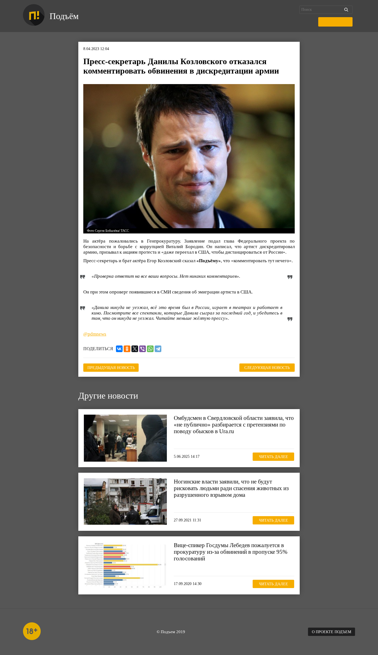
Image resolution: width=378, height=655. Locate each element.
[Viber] (142, 348)
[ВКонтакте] (119, 348)
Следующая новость (267, 368)
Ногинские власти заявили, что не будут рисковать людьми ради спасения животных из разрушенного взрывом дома (231, 488)
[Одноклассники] (127, 348)
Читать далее (273, 457)
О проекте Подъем (331, 632)
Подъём (64, 16)
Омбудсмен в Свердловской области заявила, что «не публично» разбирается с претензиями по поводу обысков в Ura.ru (234, 425)
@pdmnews (94, 334)
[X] (134, 348)
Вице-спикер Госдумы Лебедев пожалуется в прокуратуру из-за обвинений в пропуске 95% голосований (231, 552)
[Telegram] (158, 348)
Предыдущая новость (111, 368)
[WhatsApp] (150, 348)
